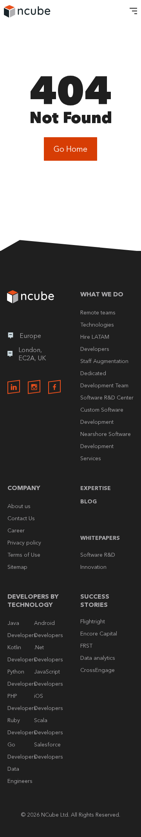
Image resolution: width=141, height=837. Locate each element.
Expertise (95, 488)
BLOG (88, 501)
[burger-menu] (131, 12)
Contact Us (21, 518)
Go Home (70, 149)
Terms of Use (23, 554)
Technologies (97, 324)
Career (16, 530)
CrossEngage (97, 670)
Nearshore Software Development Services (105, 446)
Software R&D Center (107, 397)
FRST (86, 645)
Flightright (92, 621)
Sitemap (17, 566)
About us (19, 506)
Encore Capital (98, 633)
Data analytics (97, 657)
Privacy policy (24, 542)
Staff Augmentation (104, 361)
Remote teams (98, 312)
